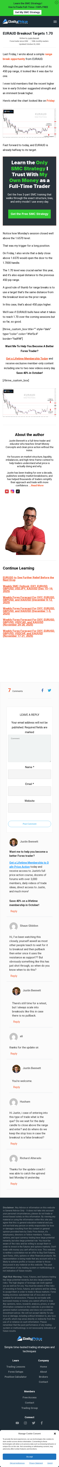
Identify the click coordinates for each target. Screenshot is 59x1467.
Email (29, 784)
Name (29, 767)
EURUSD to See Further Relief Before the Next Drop (28, 579)
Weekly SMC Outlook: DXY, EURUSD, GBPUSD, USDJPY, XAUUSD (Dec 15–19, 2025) (28, 589)
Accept (29, 1457)
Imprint (50, 1463)
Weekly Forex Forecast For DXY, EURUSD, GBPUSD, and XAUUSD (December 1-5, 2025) (29, 611)
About (43, 1371)
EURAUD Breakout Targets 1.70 (28, 33)
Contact (43, 1381)
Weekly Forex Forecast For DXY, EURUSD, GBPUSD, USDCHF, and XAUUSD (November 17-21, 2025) (29, 633)
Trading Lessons (15, 1366)
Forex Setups (15, 1371)
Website (30, 800)
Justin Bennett (33, 38)
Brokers (43, 1376)
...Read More (36, 485)
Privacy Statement (36, 1463)
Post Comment (29, 824)
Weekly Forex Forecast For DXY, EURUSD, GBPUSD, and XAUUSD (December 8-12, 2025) (29, 600)
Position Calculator (16, 1376)
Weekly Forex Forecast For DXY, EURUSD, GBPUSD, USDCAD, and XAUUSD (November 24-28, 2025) (29, 622)
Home (43, 1366)
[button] (55, 1433)
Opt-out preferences (17, 1463)
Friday (50, 100)
